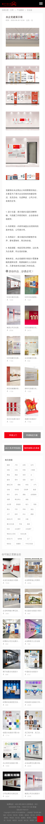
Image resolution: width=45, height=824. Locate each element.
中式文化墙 (29, 544)
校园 (28, 524)
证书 (32, 465)
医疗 (32, 480)
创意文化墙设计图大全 (11, 732)
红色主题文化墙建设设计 (16, 297)
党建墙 (18, 544)
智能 (34, 504)
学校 (20, 524)
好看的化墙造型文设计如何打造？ (15, 702)
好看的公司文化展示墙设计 (13, 641)
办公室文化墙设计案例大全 (13, 763)
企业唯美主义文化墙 (32, 641)
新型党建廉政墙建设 (14, 388)
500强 (17, 489)
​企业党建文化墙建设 (32, 358)
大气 (34, 485)
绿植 (8, 470)
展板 (24, 494)
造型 (24, 475)
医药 (16, 514)
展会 (8, 509)
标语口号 (10, 539)
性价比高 (23, 534)
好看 (24, 465)
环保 (24, 509)
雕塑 (8, 465)
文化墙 (29, 10)
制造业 (9, 544)
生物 (8, 489)
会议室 (9, 504)
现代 (8, 494)
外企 (24, 514)
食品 (32, 509)
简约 (16, 480)
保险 (27, 499)
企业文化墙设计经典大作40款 (14, 580)
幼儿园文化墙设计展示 (33, 610)
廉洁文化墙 (10, 524)
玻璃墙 (20, 539)
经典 (24, 470)
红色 (16, 470)
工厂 (28, 539)
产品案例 (20, 10)
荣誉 (19, 519)
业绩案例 (33, 494)
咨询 (16, 494)
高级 (16, 475)
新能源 (18, 504)
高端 (8, 475)
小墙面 (33, 470)
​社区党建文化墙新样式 (15, 358)
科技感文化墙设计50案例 (34, 702)
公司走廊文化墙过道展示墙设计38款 (16, 793)
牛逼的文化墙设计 (31, 671)
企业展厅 (18, 529)
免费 (8, 499)
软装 (8, 529)
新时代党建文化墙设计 (33, 388)
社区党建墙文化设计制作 (34, 327)
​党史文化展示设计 (13, 419)
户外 (16, 465)
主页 (12, 10)
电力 (27, 504)
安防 (24, 480)
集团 (34, 489)
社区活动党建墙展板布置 (34, 297)
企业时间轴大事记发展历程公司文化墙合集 (19, 610)
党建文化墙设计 (30, 419)
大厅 (8, 514)
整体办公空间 (11, 534)
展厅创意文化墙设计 (10, 671)
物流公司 (10, 519)
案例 (8, 480)
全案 (27, 519)
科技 (27, 485)
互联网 (26, 489)
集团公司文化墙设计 (14, 327)
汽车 (16, 509)
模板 (19, 485)
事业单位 (18, 499)
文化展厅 (28, 529)
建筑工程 (10, 485)
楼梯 (32, 514)
